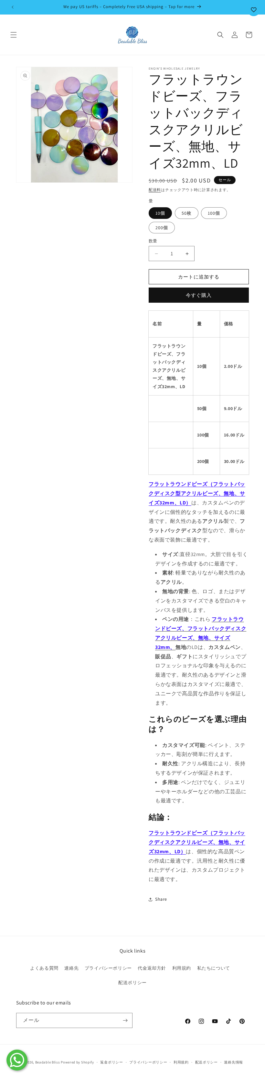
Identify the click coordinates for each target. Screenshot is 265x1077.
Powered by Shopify (77, 1062)
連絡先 (71, 968)
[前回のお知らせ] (12, 7)
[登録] (125, 1020)
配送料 (155, 189)
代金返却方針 (152, 968)
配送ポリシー (132, 982)
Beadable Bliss (47, 1062)
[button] (13, 35)
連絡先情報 (233, 1062)
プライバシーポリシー (108, 968)
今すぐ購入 (199, 295)
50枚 (187, 213)
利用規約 (181, 968)
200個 (161, 227)
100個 (214, 213)
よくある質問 (44, 968)
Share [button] (161, 899)
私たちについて (213, 968)
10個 (160, 213)
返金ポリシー (111, 1062)
